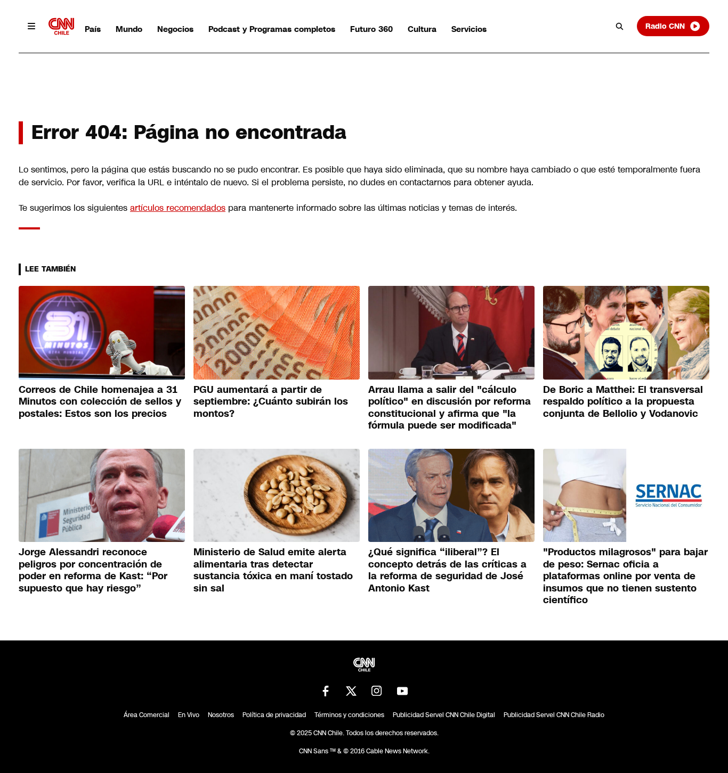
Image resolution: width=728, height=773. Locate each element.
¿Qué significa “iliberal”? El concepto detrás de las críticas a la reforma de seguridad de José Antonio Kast (447, 570)
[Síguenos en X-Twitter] (351, 691)
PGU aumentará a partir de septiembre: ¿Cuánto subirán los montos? (270, 402)
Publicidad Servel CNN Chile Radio (554, 715)
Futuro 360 (371, 29)
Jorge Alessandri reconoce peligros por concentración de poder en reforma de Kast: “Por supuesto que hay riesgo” (93, 570)
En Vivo (188, 715)
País (93, 29)
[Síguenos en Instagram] (376, 691)
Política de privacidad (274, 715)
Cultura (422, 29)
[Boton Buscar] (620, 26)
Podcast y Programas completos (271, 29)
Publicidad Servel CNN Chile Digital (444, 715)
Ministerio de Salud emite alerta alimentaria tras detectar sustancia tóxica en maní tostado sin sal (273, 570)
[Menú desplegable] (31, 26)
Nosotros (221, 715)
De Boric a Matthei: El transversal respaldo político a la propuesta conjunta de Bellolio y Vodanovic (623, 402)
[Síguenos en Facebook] (325, 691)
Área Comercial (146, 715)
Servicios (469, 29)
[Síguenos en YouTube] (402, 691)
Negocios (175, 29)
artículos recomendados (177, 208)
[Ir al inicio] (61, 26)
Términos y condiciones (349, 715)
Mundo (129, 29)
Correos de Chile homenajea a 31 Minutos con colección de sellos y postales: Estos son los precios (100, 402)
